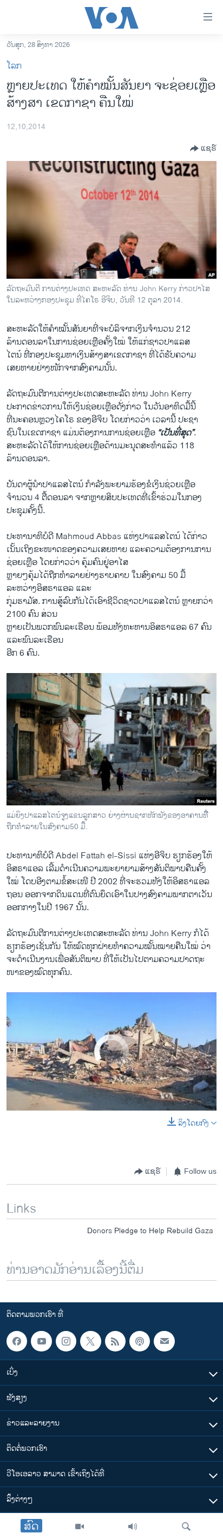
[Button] (203, 148)
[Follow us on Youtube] (41, 1341)
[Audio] (132, 1526)
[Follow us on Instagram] (66, 1341)
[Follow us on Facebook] (16, 1341)
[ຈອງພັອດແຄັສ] (164, 1341)
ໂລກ (14, 66)
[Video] (79, 1526)
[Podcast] (139, 1341)
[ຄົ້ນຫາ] (186, 1526)
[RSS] (115, 1341)
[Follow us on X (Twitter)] (90, 1341)
